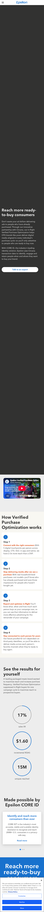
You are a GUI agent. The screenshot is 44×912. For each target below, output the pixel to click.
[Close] (41, 880)
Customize (22, 896)
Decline (22, 902)
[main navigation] (3, 2)
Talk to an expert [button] (20, 269)
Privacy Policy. (13, 892)
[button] (20, 849)
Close (22, 908)
